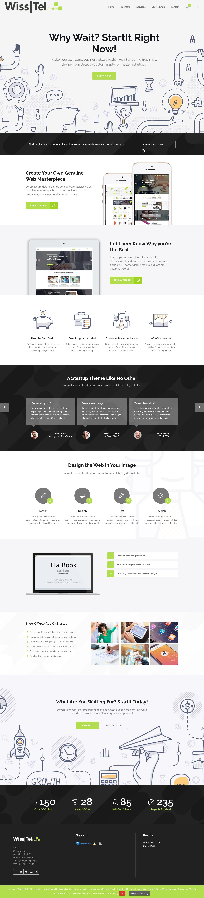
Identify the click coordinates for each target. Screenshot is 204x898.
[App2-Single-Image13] (135, 654)
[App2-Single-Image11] (164, 632)
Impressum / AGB (151, 843)
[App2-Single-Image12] (105, 654)
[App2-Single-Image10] (135, 632)
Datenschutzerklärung (139, 893)
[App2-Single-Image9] (164, 654)
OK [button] (122, 893)
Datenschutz (149, 846)
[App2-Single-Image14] (105, 632)
